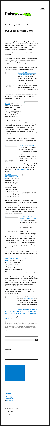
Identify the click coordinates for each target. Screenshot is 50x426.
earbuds (13, 324)
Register (8, 393)
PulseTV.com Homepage (11, 408)
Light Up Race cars (28, 298)
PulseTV (7, 318)
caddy (9, 324)
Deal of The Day (9, 411)
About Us (7, 418)
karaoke (16, 324)
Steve (8, 322)
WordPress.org (10, 400)
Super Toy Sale (11, 328)
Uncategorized (22, 322)
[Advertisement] (15, 373)
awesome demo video (22, 169)
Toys (16, 328)
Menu (42, 8)
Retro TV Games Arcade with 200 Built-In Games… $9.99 (11, 176)
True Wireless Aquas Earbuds (23, 328)
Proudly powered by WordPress (16, 422)
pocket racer (19, 326)
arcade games (21, 323)
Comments (10, 398)
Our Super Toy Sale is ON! (19, 31)
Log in (8, 395)
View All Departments (10, 414)
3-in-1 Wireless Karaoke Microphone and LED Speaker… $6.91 (28, 218)
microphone (13, 326)
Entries (9, 396)
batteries (27, 323)
